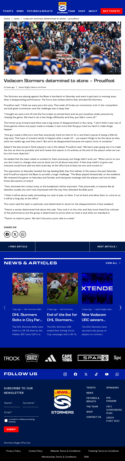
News (20, 11)
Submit (11, 429)
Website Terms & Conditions (65, 450)
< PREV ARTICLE (17, 246)
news (16, 18)
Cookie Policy (36, 450)
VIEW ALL (111, 263)
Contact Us (93, 417)
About (93, 11)
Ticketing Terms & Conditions (103, 450)
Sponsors (112, 387)
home (7, 18)
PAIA (86, 456)
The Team (92, 406)
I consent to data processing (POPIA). (22, 420)
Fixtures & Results (40, 11)
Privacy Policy (13, 450)
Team (71, 11)
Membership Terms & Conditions (59, 456)
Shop (81, 11)
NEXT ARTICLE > (107, 246)
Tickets (8, 11)
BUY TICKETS (111, 11)
